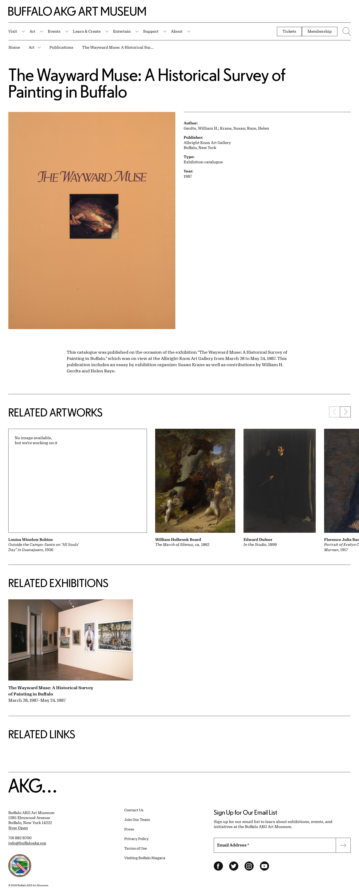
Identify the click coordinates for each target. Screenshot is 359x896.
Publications (61, 47)
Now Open (18, 828)
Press (129, 829)
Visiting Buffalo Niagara (144, 858)
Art (32, 31)
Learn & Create (87, 31)
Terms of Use (135, 848)
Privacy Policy (136, 839)
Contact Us (133, 810)
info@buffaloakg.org (27, 843)
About (176, 31)
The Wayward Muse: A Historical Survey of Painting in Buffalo (118, 47)
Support (151, 31)
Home (14, 47)
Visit (12, 31)
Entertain (122, 31)
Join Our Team (137, 819)
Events (54, 31)
